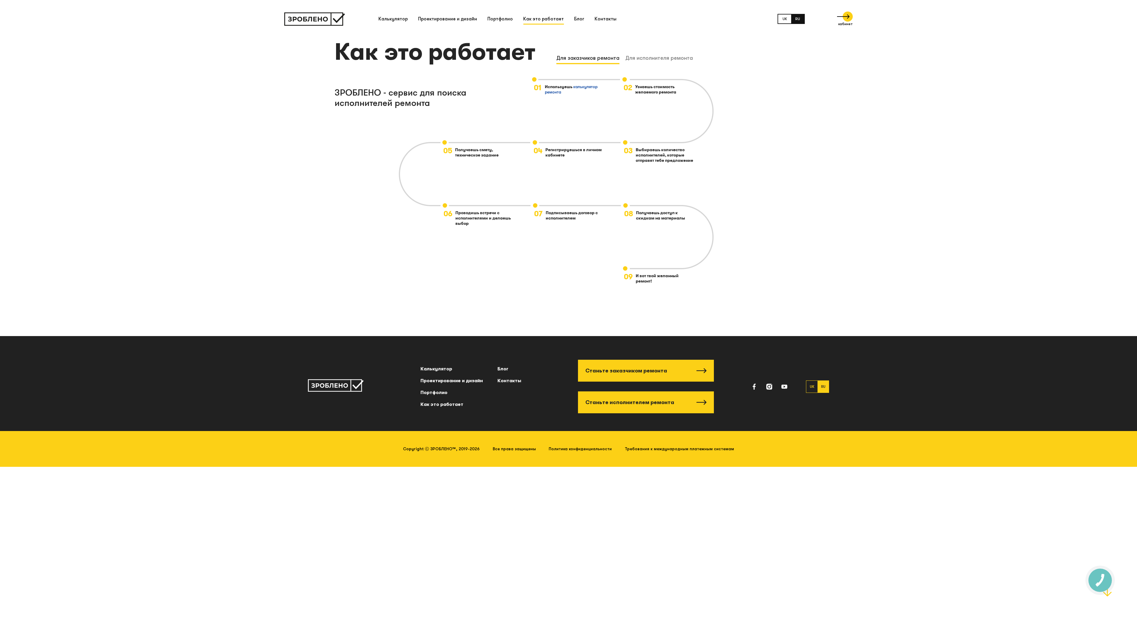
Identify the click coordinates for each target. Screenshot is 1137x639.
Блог (579, 19)
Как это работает (543, 19)
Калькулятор (393, 19)
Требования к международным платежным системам (679, 448)
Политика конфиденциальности (580, 448)
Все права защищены (514, 448)
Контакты (605, 19)
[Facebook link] (754, 387)
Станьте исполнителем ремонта (629, 402)
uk (785, 19)
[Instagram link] (769, 387)
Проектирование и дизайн (447, 19)
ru (797, 19)
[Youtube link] (784, 387)
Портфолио (500, 19)
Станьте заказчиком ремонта (626, 371)
